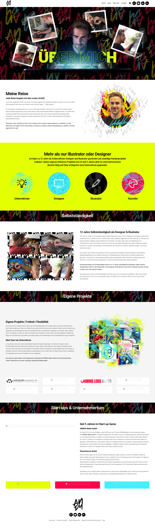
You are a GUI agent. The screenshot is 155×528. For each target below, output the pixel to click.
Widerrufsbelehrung (74, 520)
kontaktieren (131, 274)
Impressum (52, 520)
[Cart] (130, 3)
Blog (103, 520)
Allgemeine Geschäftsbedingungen (91, 520)
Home (103, 3)
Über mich (116, 3)
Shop (109, 3)
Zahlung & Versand (62, 520)
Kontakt (123, 3)
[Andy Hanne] (8, 3)
